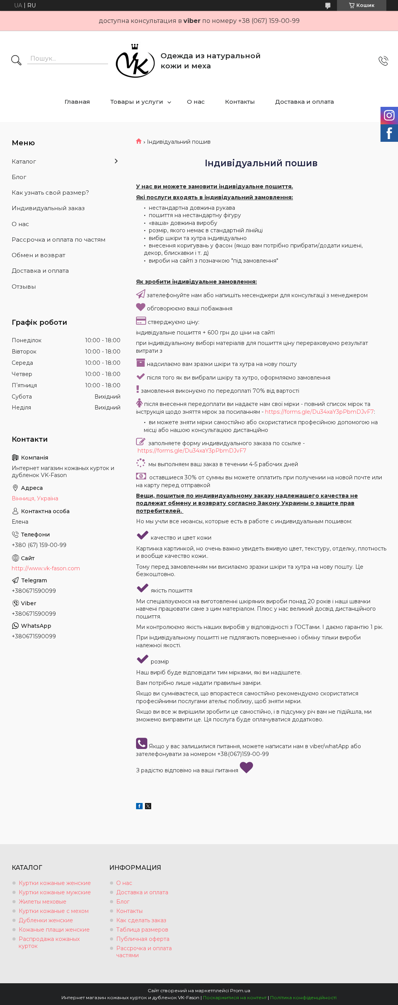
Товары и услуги (136, 101)
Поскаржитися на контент (235, 997)
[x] (148, 807)
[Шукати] (16, 61)
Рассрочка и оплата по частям (58, 239)
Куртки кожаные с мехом (54, 910)
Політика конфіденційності (303, 997)
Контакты (240, 101)
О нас (196, 101)
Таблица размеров (142, 929)
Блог (19, 177)
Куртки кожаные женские (55, 883)
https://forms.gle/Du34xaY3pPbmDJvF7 (319, 411)
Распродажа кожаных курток (49, 942)
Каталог (24, 161)
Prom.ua (240, 990)
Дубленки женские (46, 920)
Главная (77, 101)
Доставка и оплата (304, 101)
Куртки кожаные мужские (55, 892)
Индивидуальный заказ (48, 208)
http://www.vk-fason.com (46, 568)
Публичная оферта (142, 938)
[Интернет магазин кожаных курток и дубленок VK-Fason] (135, 61)
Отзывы (24, 286)
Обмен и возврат (38, 255)
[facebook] (139, 807)
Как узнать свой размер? (50, 192)
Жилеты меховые (42, 901)
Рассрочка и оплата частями (144, 952)
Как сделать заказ (141, 920)
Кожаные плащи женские (54, 929)
